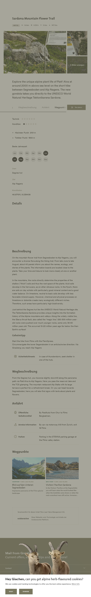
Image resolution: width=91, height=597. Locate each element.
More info (76, 584)
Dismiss (26, 591)
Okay (11, 591)
